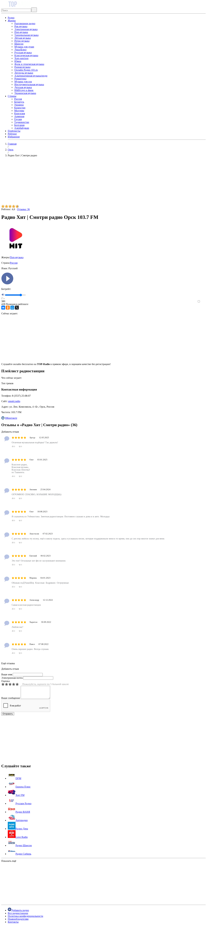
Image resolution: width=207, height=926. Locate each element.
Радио (11, 17)
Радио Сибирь (23, 853)
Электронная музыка (26, 29)
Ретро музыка (21, 41)
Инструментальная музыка (29, 84)
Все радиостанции (18, 913)
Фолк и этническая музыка (29, 64)
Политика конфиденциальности (25, 916)
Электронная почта (12, 677)
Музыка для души (24, 46)
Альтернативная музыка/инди (30, 75)
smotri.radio (14, 401)
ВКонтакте (11, 418)
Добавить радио (20, 910)
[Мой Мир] (12, 308)
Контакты (13, 922)
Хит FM (20, 795)
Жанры (12, 20)
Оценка (5, 681)
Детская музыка (23, 87)
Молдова (19, 110)
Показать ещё (8, 861)
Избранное (14, 136)
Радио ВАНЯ (23, 812)
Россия (18, 99)
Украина (19, 104)
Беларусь (19, 101)
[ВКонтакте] (3, 308)
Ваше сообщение (10, 698)
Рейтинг (12, 133)
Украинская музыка (25, 93)
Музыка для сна (23, 81)
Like (203, 301)
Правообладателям (18, 919)
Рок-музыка (20, 26)
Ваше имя (6, 674)
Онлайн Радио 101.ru (26, 70)
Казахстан (19, 107)
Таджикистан (21, 122)
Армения (19, 116)
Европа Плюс (23, 786)
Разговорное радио (24, 23)
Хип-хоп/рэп (21, 58)
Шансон (18, 43)
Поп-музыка (21, 32)
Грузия (18, 119)
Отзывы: (23, 209)
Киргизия (19, 113)
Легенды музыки (23, 72)
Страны (12, 96)
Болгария (19, 125)
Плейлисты (14, 131)
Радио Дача (22, 828)
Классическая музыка (26, 55)
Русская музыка (23, 52)
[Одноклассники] (8, 308)
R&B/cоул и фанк (23, 90)
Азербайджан (21, 128)
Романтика (20, 78)
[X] (17, 308)
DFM (18, 778)
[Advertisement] (98, 182)
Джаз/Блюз (20, 49)
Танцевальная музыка (26, 35)
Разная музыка (22, 67)
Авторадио (22, 820)
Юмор (17, 61)
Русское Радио (23, 803)
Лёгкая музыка (22, 38)
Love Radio (22, 837)
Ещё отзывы (8, 663)
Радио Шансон (24, 845)
